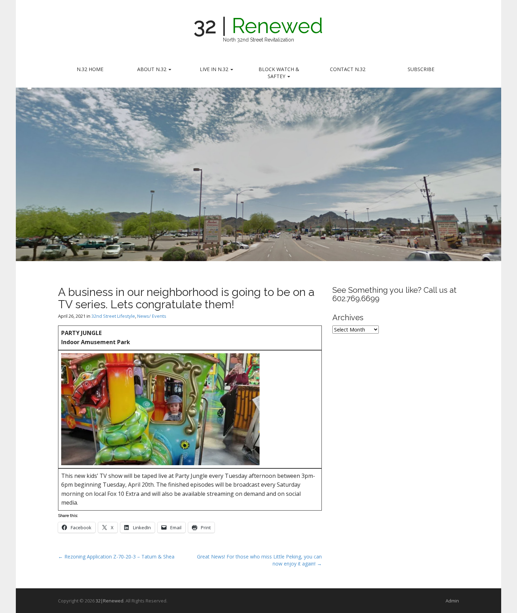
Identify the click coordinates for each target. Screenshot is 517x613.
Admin (452, 601)
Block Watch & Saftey (278, 73)
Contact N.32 (347, 69)
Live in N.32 (215, 69)
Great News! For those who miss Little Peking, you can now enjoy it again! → (259, 560)
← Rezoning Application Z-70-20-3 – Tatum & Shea (116, 556)
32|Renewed (109, 601)
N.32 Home (90, 69)
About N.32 (152, 69)
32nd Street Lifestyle (113, 316)
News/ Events (151, 316)
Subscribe (421, 69)
